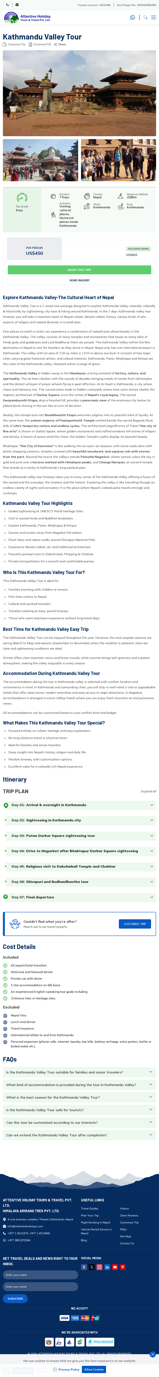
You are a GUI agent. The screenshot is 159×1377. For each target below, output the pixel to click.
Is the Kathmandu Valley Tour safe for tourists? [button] (45, 1110)
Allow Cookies (94, 1369)
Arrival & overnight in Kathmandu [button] (56, 805)
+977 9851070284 (19, 1240)
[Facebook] (84, 1267)
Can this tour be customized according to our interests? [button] (52, 1122)
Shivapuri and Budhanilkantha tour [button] (57, 882)
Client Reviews (129, 1215)
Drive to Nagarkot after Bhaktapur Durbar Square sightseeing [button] (82, 851)
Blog (84, 1240)
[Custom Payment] (79, 1318)
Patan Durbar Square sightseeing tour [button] (60, 836)
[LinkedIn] (107, 1267)
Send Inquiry (79, 280)
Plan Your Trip (90, 1215)
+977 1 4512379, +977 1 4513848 (29, 1233)
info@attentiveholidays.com (25, 1226)
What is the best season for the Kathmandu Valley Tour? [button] (53, 1097)
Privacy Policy (69, 1369)
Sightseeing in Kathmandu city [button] (53, 820)
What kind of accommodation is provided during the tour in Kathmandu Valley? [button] (71, 1085)
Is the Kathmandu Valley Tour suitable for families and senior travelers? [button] (64, 1072)
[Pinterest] (123, 1267)
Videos (124, 1208)
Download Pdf (42, 44)
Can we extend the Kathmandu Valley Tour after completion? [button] (56, 1135)
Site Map (125, 1236)
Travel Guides (89, 1208)
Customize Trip (16, 44)
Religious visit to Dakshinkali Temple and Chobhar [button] (71, 866)
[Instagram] (99, 1267)
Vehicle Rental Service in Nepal (96, 1231)
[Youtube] (115, 1267)
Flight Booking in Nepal (95, 1222)
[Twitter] (92, 1267)
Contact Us (127, 1243)
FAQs (123, 1229)
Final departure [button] (40, 897)
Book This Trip (79, 270)
